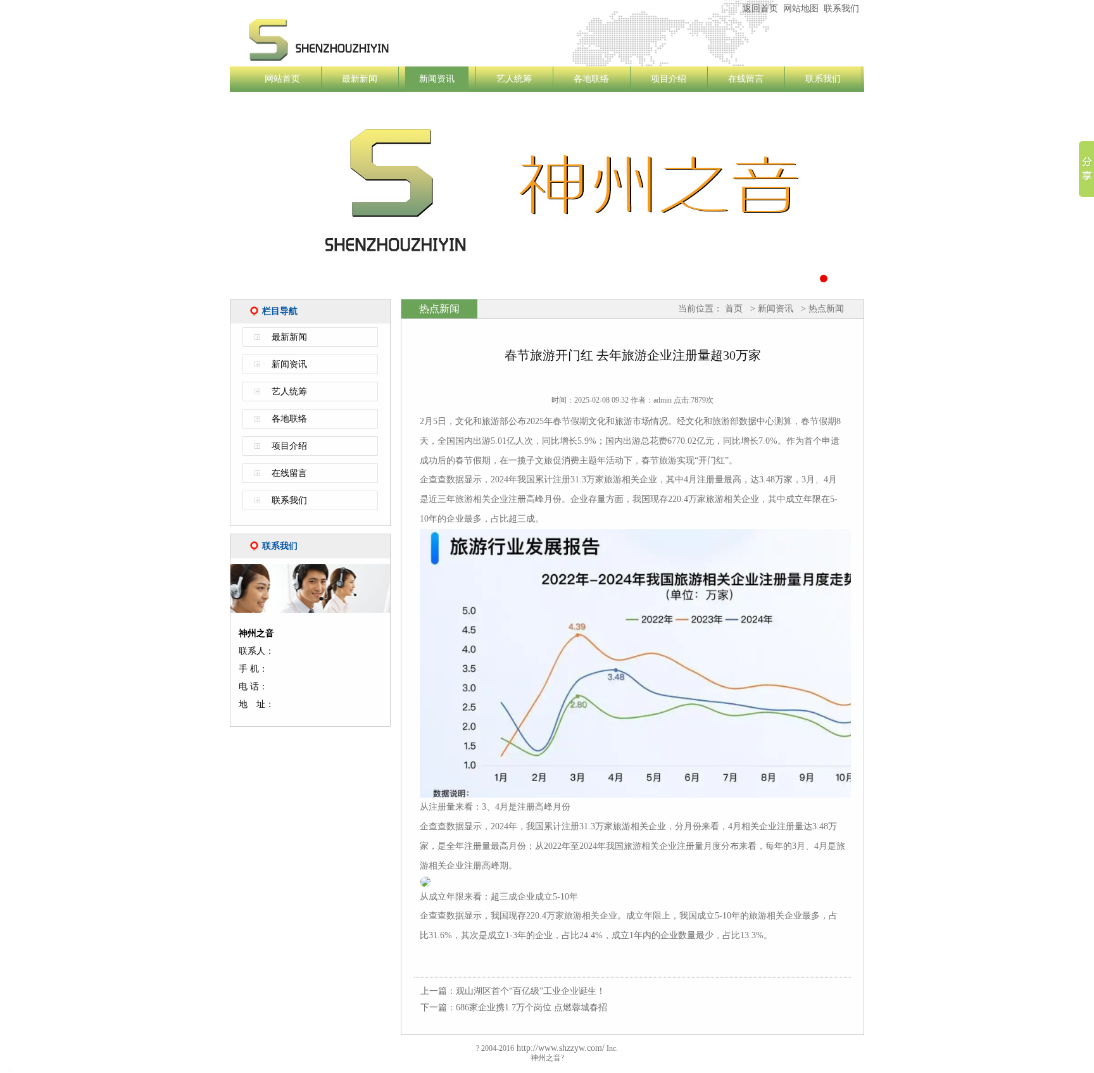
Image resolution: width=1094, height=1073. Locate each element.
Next (883, 198)
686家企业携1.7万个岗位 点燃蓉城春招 (531, 1007)
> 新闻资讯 (770, 308)
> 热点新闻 (821, 308)
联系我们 (841, 8)
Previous (210, 198)
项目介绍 (668, 79)
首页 (734, 308)
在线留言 (746, 79)
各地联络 (591, 79)
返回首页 (760, 8)
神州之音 (394, 40)
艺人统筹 (514, 79)
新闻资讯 (437, 79)
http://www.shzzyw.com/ (559, 1048)
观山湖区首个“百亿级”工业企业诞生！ (530, 991)
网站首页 (282, 79)
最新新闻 (359, 79)
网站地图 (801, 8)
